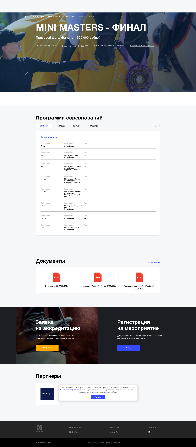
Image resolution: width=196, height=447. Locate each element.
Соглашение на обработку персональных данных (103, 442)
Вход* (128, 347)
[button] (159, 126)
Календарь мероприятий (142, 45)
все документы (153, 262)
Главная (25, 16)
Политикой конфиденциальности (73, 390)
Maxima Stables (75, 427)
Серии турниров (38, 16)
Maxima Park (114, 427)
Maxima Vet (73, 432)
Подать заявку (47, 347)
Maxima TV (114, 432)
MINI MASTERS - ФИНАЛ (86, 16)
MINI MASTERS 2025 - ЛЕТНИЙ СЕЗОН (61, 16)
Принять (98, 397)
